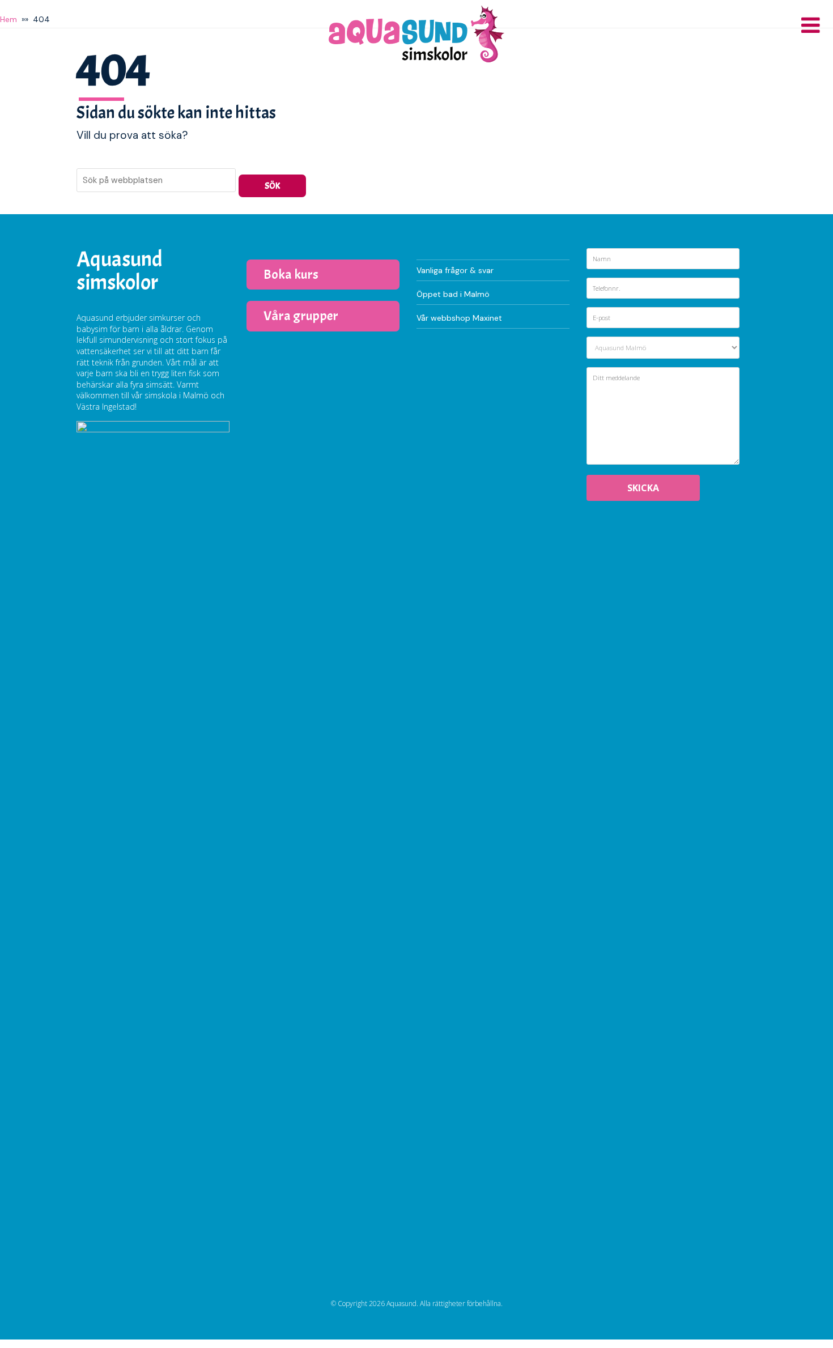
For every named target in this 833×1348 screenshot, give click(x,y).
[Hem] (416, 34)
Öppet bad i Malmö (453, 294)
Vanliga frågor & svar (455, 270)
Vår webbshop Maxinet (459, 318)
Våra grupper (301, 315)
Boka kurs (291, 274)
